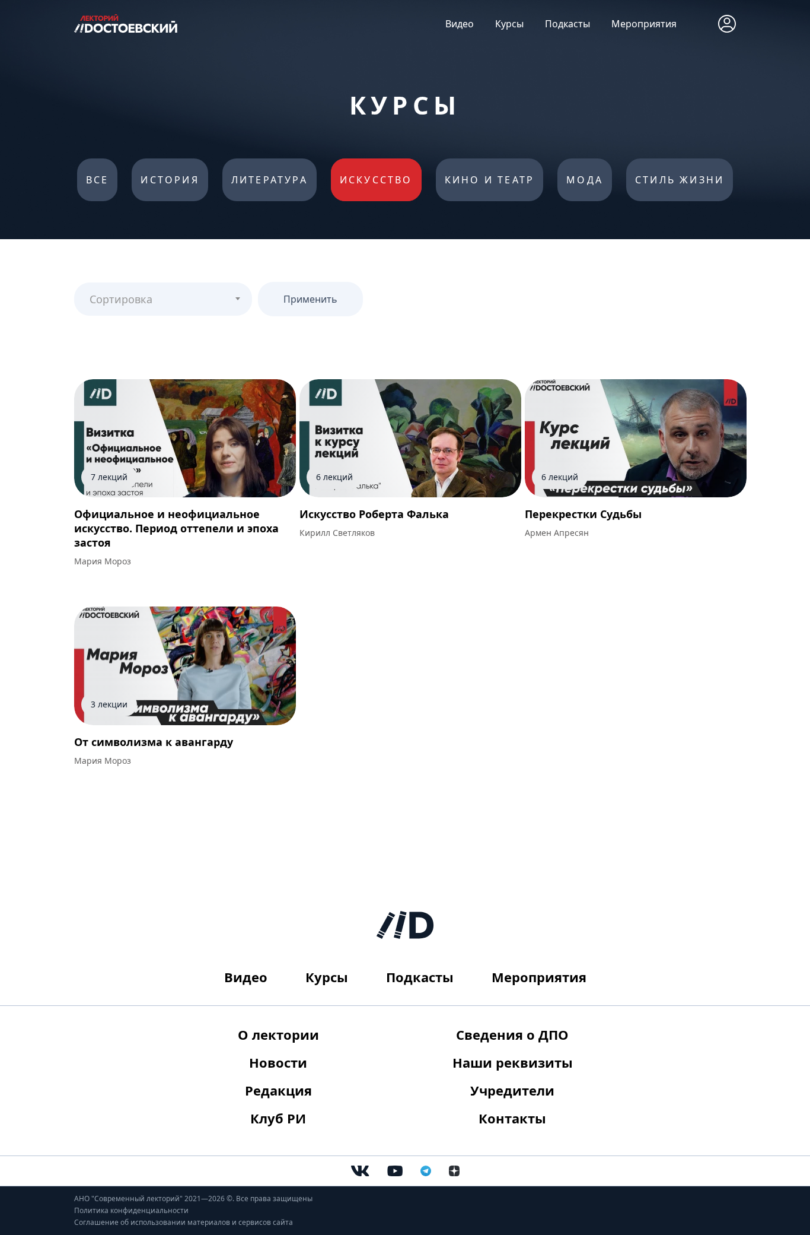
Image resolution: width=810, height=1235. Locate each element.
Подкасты (567, 23)
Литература (269, 179)
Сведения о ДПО (512, 1034)
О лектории (278, 1034)
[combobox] (163, 299)
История (170, 179)
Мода (584, 179)
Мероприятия (644, 23)
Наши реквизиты (512, 1062)
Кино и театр (489, 179)
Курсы (509, 23)
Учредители (512, 1090)
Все (97, 179)
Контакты (512, 1118)
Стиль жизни (679, 179)
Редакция (278, 1090)
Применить (310, 299)
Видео (459, 23)
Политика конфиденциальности (131, 1210)
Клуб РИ (278, 1118)
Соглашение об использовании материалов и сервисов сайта (183, 1222)
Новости (278, 1062)
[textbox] (163, 294)
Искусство (376, 179)
